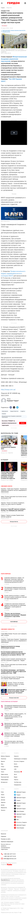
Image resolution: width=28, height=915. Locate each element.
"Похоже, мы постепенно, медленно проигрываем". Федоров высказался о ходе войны (15, 615)
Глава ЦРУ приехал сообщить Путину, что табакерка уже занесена (13, 509)
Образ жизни (4, 774)
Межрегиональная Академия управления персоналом (14, 59)
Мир (2, 764)
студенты (23, 411)
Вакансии (3, 833)
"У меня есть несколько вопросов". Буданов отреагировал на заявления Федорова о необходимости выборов (15, 606)
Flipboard (19, 816)
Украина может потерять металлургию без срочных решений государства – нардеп (13, 659)
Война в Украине (5, 756)
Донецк (3, 799)
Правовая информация (7, 841)
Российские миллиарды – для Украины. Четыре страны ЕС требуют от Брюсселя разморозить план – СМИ (13, 671)
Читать (22, 423)
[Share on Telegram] (17, 407)
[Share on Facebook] (11, 407)
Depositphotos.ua (5, 880)
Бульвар (4, 460)
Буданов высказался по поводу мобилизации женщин (10, 647)
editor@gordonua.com (10, 858)
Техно (2, 771)
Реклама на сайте (5, 839)
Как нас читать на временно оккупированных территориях (5, 847)
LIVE (15, 769)
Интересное (4, 782)
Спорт (2, 766)
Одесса (3, 797)
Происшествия (5, 777)
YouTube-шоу (17, 782)
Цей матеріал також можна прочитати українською (14, 31)
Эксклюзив (17, 771)
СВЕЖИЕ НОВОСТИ (7, 629)
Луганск (3, 810)
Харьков (3, 802)
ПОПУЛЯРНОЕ (6, 573)
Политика (3, 758)
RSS (18, 819)
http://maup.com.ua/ (8, 389)
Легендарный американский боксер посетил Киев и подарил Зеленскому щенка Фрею (15, 589)
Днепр (2, 805)
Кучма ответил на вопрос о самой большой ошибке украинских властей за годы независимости (15, 597)
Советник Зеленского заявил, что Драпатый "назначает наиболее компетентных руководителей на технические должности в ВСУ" (14, 580)
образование (5, 411)
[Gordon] (13, 3)
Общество (9, 7)
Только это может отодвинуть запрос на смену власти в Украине (12, 503)
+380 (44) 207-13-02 (10, 856)
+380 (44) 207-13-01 (10, 854)
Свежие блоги (6, 486)
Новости (3, 753)
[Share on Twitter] (14, 407)
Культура (3, 769)
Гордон (3, 7)
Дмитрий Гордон (21, 792)
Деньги (3, 761)
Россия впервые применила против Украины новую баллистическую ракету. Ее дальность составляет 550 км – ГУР (13, 653)
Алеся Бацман (20, 811)
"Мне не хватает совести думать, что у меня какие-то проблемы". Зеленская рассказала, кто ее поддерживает (15, 716)
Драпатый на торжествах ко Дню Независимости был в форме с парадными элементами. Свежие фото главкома (15, 726)
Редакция (3, 836)
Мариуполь (4, 807)
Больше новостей (14, 697)
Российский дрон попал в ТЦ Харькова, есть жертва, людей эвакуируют (12, 677)
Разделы (16, 753)
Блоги (15, 764)
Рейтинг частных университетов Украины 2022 (8, 447)
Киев (2, 792)
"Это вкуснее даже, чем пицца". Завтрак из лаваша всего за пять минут (14, 742)
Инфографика (4, 779)
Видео (15, 777)
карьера (4, 413)
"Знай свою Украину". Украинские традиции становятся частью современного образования (14, 490)
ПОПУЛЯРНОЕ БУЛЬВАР (9, 701)
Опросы (16, 779)
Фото (15, 774)
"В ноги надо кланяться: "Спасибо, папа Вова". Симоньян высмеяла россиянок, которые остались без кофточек (8, 475)
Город (2, 788)
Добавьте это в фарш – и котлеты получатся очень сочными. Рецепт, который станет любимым (14, 734)
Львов (2, 794)
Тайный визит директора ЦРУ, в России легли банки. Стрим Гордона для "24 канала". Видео (13, 692)
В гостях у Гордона (19, 761)
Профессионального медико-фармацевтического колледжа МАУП (13, 273)
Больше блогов (14, 521)
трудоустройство (14, 411)
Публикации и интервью (20, 758)
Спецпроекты (17, 784)
